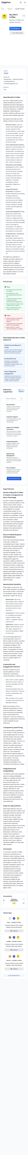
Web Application (7, 79)
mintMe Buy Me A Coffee (14, 941)
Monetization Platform (18, 79)
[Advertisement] (14, 51)
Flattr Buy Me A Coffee (14, 922)
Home (2, 9)
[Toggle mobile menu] (25, 2)
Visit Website (16, 28)
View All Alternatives (14, 975)
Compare (15, 930)
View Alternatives (18, 33)
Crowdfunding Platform (9, 81)
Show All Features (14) (14, 478)
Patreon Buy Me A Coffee (14, 960)
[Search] (20, 2)
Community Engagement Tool (10, 83)
